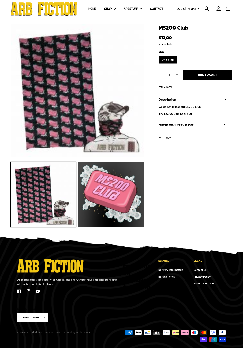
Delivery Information (170, 270)
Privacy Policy (202, 277)
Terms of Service (204, 283)
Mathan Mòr (83, 332)
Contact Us (200, 270)
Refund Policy (166, 277)
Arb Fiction (33, 332)
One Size (168, 59)
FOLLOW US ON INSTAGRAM (137, 273)
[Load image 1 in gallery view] (43, 194)
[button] (109, 9)
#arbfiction (136, 286)
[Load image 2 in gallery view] (111, 194)
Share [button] (168, 138)
